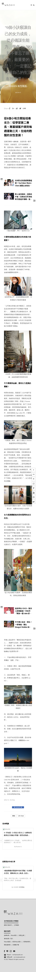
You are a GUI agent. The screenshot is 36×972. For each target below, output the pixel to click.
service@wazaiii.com (19, 957)
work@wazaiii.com (17, 954)
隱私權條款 (7, 945)
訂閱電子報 (15, 945)
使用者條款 (26, 941)
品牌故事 (6, 935)
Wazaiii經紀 (7, 941)
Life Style (21, 816)
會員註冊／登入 (8, 938)
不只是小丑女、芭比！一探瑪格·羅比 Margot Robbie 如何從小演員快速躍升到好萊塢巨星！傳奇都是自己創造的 (23, 628)
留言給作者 (18, 807)
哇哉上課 (21, 935)
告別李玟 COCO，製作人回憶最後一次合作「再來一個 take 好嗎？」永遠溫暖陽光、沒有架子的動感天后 (23, 613)
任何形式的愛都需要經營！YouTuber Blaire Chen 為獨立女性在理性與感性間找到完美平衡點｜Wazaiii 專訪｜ (23, 185)
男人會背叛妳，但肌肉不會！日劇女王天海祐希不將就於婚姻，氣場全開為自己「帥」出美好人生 (23, 199)
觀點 (13, 816)
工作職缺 (16, 925)
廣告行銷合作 (8, 925)
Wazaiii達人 (14, 935)
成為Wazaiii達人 (17, 941)
